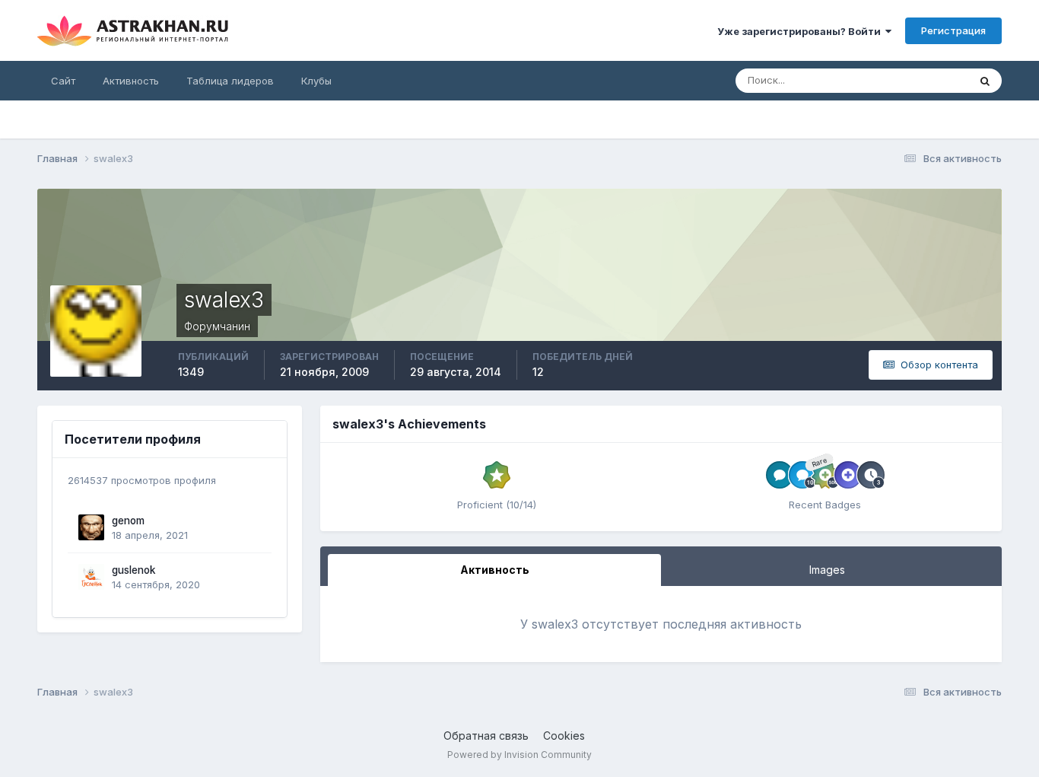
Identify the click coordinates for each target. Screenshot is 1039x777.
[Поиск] (985, 80)
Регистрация (953, 30)
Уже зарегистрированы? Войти (801, 31)
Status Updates (913, 80)
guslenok (134, 570)
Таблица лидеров (230, 81)
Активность (131, 81)
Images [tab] (827, 569)
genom (128, 520)
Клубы (316, 81)
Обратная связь (486, 735)
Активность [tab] (494, 569)
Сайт (63, 81)
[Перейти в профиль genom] (91, 527)
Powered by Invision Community (519, 754)
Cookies (564, 735)
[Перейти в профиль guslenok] (91, 577)
